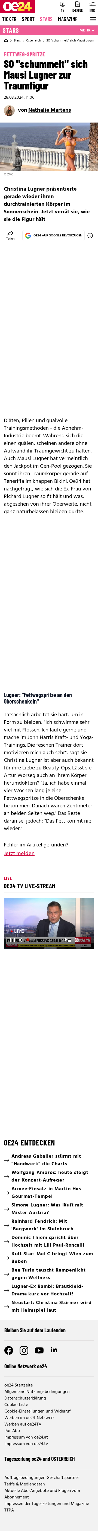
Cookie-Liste (16, 1404)
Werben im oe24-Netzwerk (29, 1417)
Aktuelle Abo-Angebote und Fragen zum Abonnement (42, 1494)
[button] (12, 940)
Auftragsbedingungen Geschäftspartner (41, 1477)
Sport (28, 19)
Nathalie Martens (49, 110)
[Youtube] (39, 1350)
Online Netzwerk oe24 (25, 1366)
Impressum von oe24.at (26, 1437)
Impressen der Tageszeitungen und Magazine (46, 1503)
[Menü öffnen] (92, 19)
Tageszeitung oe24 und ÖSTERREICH (39, 1458)
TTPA (9, 1510)
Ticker (9, 19)
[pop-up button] (76, 940)
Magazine (68, 19)
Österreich (33, 40)
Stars (46, 19)
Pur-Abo (12, 1430)
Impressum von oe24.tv (26, 1443)
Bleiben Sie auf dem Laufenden (35, 1330)
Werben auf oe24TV (22, 1424)
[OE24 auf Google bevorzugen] (90, 235)
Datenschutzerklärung (25, 1398)
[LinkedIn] (54, 1350)
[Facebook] (8, 1350)
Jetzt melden (19, 854)
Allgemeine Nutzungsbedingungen (37, 1391)
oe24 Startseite (18, 1385)
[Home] (6, 40)
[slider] (31, 940)
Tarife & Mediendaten (24, 1484)
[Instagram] (24, 1350)
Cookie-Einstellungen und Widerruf (37, 1411)
